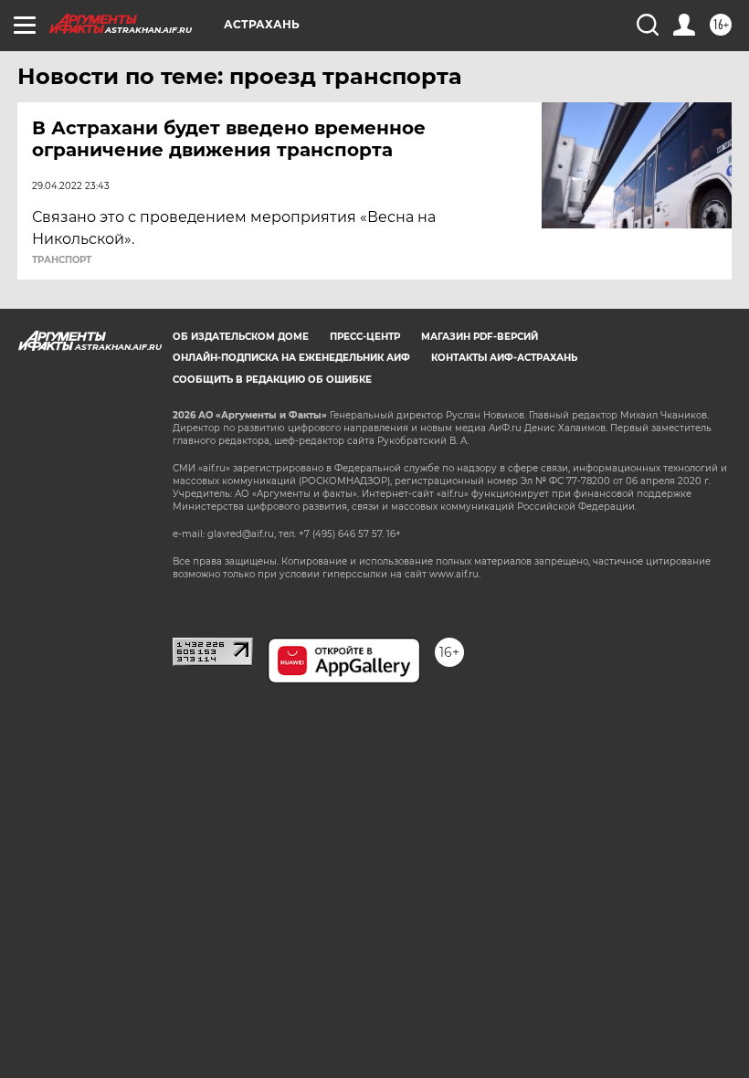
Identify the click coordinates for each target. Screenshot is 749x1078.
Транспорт (61, 260)
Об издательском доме (241, 337)
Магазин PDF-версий (479, 337)
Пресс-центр (365, 337)
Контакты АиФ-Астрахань (504, 358)
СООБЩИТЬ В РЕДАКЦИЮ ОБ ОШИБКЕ (272, 380)
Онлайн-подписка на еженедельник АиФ (291, 358)
